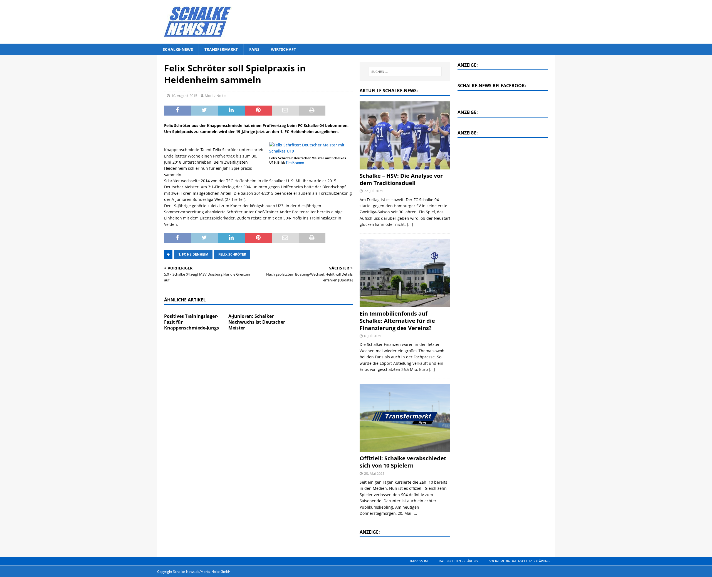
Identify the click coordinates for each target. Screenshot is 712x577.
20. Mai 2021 (374, 473)
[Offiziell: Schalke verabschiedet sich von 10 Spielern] (405, 418)
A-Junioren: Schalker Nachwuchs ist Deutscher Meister (256, 322)
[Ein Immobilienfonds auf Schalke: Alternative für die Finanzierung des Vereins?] (405, 273)
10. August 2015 (184, 95)
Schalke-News (178, 49)
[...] (410, 224)
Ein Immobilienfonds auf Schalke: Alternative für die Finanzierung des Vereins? (397, 321)
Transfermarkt (221, 49)
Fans (254, 49)
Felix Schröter (232, 254)
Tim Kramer (295, 162)
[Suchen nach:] (405, 71)
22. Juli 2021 (373, 190)
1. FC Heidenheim (193, 254)
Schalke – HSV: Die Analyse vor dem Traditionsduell (401, 179)
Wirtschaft (283, 49)
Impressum (419, 561)
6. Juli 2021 (372, 335)
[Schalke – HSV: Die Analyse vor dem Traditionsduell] (405, 135)
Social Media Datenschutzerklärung (519, 561)
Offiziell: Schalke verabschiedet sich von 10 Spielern (403, 461)
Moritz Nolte (215, 95)
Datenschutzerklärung (458, 561)
